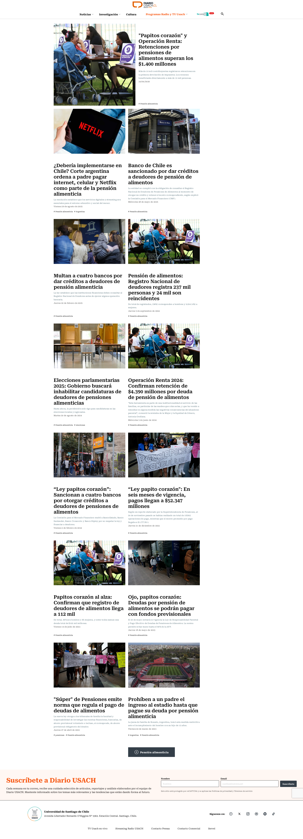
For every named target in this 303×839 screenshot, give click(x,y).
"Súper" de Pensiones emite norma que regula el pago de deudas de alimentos (89, 704)
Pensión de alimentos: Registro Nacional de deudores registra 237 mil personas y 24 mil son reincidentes (159, 286)
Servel (211, 828)
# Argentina (79, 211)
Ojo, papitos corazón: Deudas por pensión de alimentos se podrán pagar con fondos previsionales (161, 605)
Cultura (131, 14)
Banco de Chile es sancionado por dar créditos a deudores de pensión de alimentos (163, 173)
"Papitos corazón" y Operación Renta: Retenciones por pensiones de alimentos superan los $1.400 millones (166, 49)
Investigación (108, 14)
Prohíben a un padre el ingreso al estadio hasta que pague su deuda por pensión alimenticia (163, 707)
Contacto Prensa (160, 828)
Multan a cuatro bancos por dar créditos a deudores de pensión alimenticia (88, 280)
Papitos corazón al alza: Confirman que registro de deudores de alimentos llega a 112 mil (89, 605)
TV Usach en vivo (97, 828)
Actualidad (145, 25)
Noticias (85, 14)
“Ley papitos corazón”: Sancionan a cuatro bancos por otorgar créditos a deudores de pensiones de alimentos (87, 500)
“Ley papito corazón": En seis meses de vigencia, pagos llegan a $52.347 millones (159, 497)
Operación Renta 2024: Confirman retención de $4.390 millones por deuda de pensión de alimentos (160, 388)
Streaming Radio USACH (129, 828)
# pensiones (59, 735)
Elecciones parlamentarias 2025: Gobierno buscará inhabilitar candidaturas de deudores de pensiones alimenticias (87, 391)
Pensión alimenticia (154, 752)
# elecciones (79, 425)
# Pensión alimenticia (148, 103)
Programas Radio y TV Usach (165, 14)
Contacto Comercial (189, 828)
